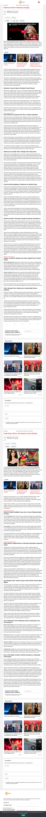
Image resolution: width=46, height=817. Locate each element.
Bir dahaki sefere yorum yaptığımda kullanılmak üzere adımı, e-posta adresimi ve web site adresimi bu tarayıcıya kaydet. (23, 423)
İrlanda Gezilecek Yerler (9, 113)
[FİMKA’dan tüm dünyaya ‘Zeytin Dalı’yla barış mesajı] (33, 368)
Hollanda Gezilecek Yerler (9, 256)
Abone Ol (32, 334)
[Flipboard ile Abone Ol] (14, 18)
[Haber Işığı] (22, 2)
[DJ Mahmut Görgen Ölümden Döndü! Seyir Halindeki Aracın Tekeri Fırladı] (33, 386)
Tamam (23, 815)
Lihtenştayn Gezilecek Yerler (10, 541)
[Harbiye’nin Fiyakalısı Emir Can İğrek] (10, 60)
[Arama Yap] (41, 2)
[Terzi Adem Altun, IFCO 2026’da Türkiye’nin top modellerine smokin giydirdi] (36, 60)
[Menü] (4, 2)
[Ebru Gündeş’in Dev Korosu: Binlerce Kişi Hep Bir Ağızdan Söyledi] (13, 386)
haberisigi (9, 11)
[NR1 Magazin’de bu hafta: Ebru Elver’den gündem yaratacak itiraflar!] (23, 60)
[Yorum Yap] (11, 21)
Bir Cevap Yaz (8, 400)
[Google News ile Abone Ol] (8, 18)
